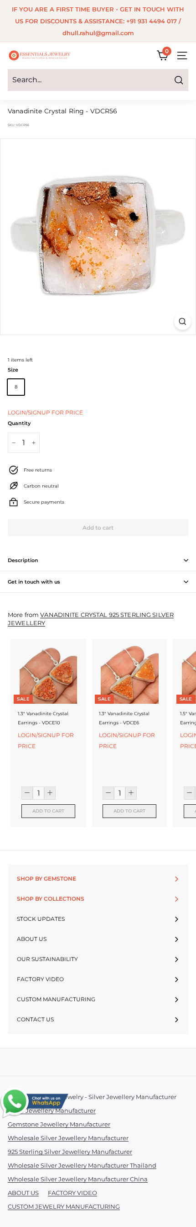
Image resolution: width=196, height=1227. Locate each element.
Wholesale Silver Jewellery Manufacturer (68, 1138)
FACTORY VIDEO (72, 1192)
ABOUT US (23, 1192)
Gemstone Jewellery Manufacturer (59, 1124)
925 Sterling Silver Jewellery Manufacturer (70, 1151)
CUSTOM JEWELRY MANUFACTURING (64, 1206)
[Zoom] (182, 321)
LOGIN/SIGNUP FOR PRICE (45, 412)
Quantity (19, 423)
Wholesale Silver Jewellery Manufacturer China (78, 1179)
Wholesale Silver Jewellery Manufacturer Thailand (82, 1165)
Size (13, 370)
